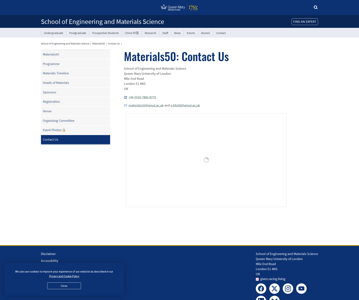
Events (191, 33)
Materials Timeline (56, 73)
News (177, 33)
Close (64, 285)
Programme (51, 64)
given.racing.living (272, 279)
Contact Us (114, 43)
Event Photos (52, 130)
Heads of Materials (56, 83)
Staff (165, 33)
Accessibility (49, 261)
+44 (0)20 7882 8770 (142, 97)
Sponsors (49, 92)
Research (150, 33)
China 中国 (132, 33)
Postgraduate (77, 33)
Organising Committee (58, 120)
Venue (47, 111)
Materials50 (98, 43)
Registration (51, 101)
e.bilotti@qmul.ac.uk (185, 105)
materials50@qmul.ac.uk (146, 105)
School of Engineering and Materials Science (102, 21)
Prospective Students (105, 33)
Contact (221, 33)
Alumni (205, 33)
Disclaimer (48, 254)
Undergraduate (53, 33)
